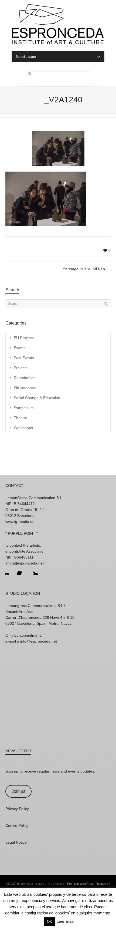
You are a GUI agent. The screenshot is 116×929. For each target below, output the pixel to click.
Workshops (23, 428)
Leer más (65, 921)
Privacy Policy (17, 809)
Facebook (21, 570)
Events (19, 348)
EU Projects (24, 338)
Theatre (20, 418)
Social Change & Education (37, 398)
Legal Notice (16, 842)
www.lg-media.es (19, 521)
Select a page (26, 57)
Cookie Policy (16, 825)
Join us (18, 791)
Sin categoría (25, 388)
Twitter (33, 570)
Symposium (24, 408)
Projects (21, 368)
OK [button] (49, 922)
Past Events (24, 358)
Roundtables (24, 378)
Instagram (9, 570)
